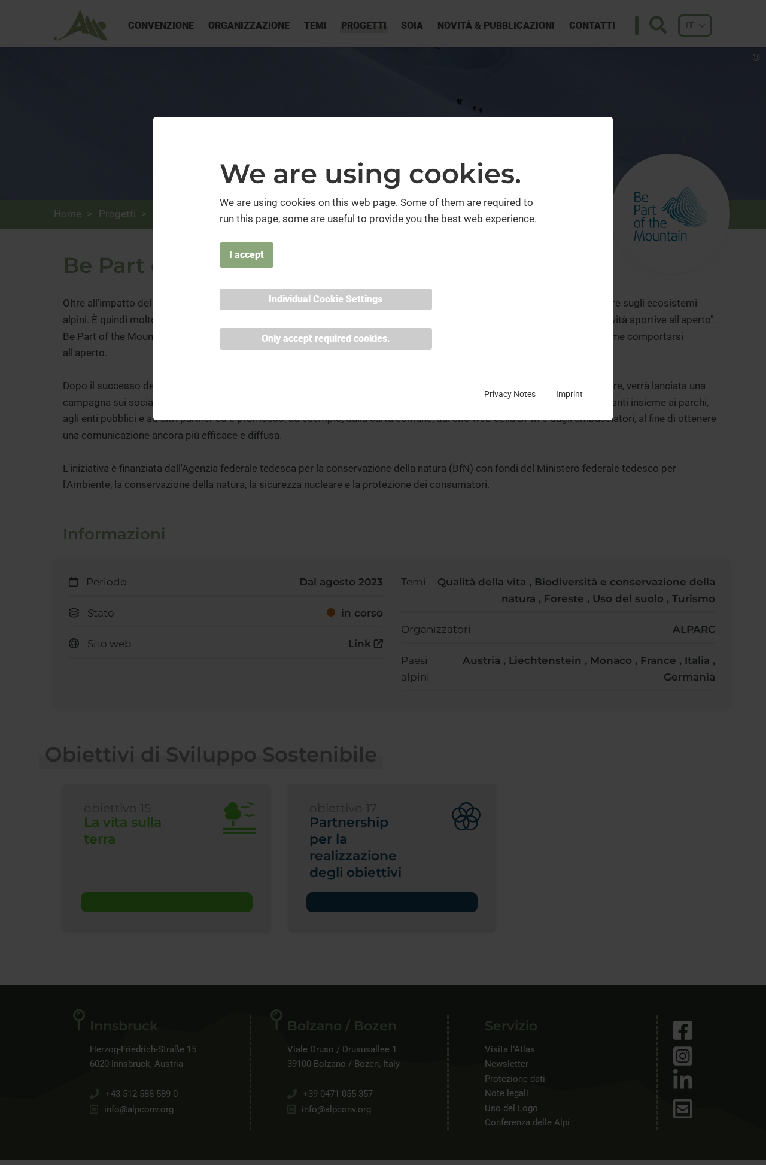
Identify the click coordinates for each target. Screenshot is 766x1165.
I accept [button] (246, 254)
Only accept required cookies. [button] (326, 338)
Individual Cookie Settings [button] (325, 298)
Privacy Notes (510, 394)
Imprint (569, 394)
